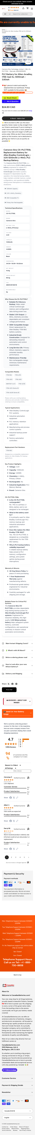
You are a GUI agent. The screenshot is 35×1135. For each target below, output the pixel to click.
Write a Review (17, 771)
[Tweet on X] (8, 684)
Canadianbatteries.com (13, 1124)
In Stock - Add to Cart (17, 118)
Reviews (15, 1130)
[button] (27, 8)
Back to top (17, 975)
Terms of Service (6, 1130)
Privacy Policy (6, 1128)
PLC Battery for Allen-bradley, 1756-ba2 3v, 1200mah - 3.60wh (17, 31)
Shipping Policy (25, 1128)
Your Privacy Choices (25, 1130)
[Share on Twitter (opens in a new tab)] (14, 798)
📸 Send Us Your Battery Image (14, 713)
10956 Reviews (11, 747)
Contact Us (5, 1127)
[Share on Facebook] (12, 684)
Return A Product (24, 1127)
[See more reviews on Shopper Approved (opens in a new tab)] (17, 798)
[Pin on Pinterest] (16, 684)
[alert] (17, 701)
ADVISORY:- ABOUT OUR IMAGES (17, 701)
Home (3, 29)
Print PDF (9, 690)
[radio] (24, 739)
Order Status (13, 1127)
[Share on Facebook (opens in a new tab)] (10, 798)
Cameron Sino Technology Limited (13, 69)
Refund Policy (15, 1128)
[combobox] (17, 14)
